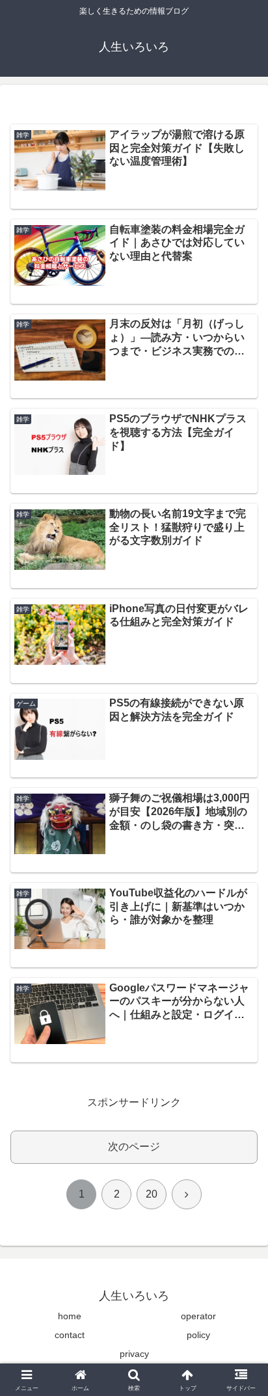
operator (198, 1316)
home (69, 1316)
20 (151, 1194)
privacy (134, 1354)
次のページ (134, 1146)
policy (198, 1335)
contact (70, 1335)
